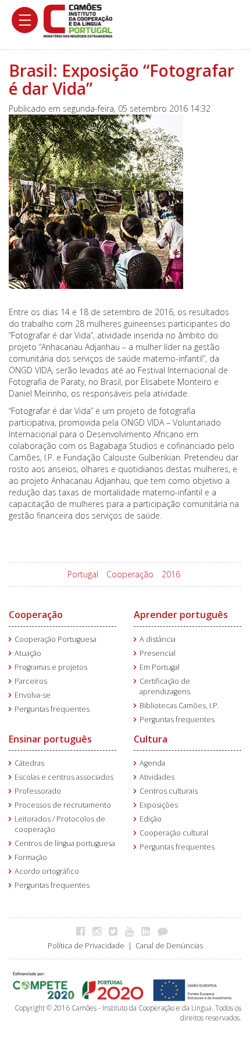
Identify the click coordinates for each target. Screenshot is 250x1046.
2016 (171, 574)
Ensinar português (50, 739)
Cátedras (29, 763)
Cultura (150, 739)
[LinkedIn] (148, 931)
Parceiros (31, 681)
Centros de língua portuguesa (65, 843)
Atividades (157, 777)
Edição (151, 819)
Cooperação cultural (174, 833)
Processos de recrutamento (63, 805)
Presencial (158, 653)
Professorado (38, 791)
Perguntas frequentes (52, 709)
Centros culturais (169, 791)
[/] (78, 19)
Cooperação (129, 574)
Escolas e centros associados (64, 777)
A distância (158, 639)
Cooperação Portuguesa (56, 639)
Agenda (152, 763)
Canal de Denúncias (169, 946)
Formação (31, 857)
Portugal (82, 574)
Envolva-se (33, 695)
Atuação (28, 653)
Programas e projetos (51, 667)
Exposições (159, 805)
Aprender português (181, 614)
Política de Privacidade (86, 946)
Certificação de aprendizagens (165, 686)
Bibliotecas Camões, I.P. (179, 706)
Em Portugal (160, 667)
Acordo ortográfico (47, 871)
